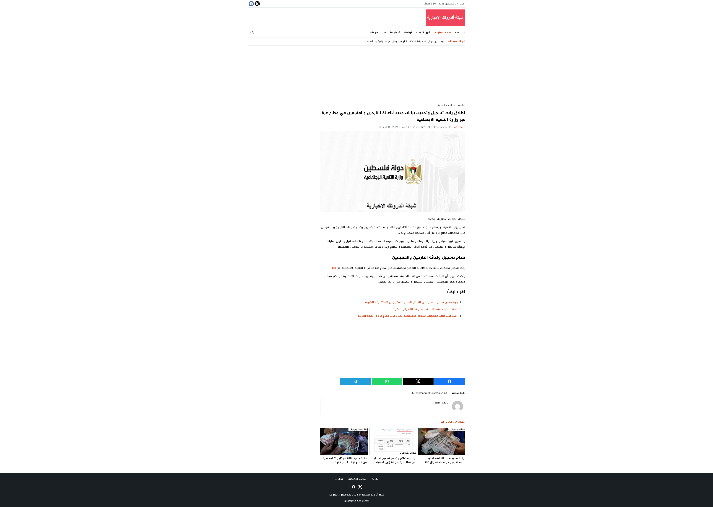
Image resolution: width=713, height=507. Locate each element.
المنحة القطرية (443, 32)
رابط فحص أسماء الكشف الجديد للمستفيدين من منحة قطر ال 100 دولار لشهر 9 (444, 462)
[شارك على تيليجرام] (355, 381)
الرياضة (408, 32)
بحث (252, 32)
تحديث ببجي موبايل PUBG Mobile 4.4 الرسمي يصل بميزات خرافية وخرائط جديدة (404, 41)
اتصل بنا (339, 479)
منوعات (374, 32)
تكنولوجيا (395, 32)
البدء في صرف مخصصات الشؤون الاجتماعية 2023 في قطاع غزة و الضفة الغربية (408, 315)
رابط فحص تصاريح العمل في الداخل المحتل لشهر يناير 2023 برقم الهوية (411, 302)
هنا (334, 267)
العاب (384, 32)
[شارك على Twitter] (418, 381)
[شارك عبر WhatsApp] (387, 381)
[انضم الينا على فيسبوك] (251, 3)
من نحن (374, 479)
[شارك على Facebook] (449, 381)
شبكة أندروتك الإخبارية (373, 494)
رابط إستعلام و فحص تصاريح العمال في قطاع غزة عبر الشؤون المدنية (394, 460)
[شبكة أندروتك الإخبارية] (356, 17)
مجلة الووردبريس (352, 500)
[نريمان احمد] (457, 406)
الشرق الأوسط (423, 32)
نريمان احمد (459, 127)
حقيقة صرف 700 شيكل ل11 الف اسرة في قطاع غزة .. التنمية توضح (345, 460)
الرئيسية (460, 32)
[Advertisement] (392, 74)
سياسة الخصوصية (357, 479)
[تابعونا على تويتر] (257, 3)
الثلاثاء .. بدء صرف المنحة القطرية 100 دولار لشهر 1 (425, 309)
